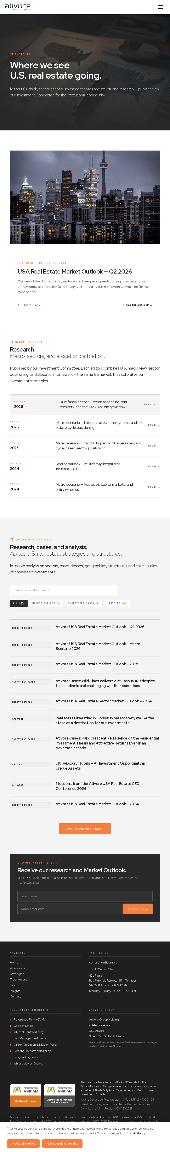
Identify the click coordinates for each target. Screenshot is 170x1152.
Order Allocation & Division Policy (35, 1044)
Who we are (18, 968)
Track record (18, 979)
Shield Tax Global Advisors (106, 1036)
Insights (15, 991)
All (18, 603)
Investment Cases (83, 603)
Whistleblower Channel (29, 1063)
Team (14, 985)
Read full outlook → (137, 305)
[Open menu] (160, 7)
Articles (116, 603)
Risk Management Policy (30, 1038)
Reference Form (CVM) (29, 1019)
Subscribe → (138, 909)
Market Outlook (45, 603)
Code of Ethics (23, 1026)
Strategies (17, 974)
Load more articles (85, 828)
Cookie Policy (136, 1133)
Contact (15, 996)
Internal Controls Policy (29, 1032)
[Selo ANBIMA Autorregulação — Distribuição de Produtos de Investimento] (59, 1095)
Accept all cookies (23, 1143)
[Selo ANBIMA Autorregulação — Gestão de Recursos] (25, 1095)
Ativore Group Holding (104, 1019)
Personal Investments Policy (32, 1051)
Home (14, 962)
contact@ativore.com (107, 962)
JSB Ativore (97, 1031)
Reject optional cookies (62, 1143)
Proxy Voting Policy (26, 1057)
